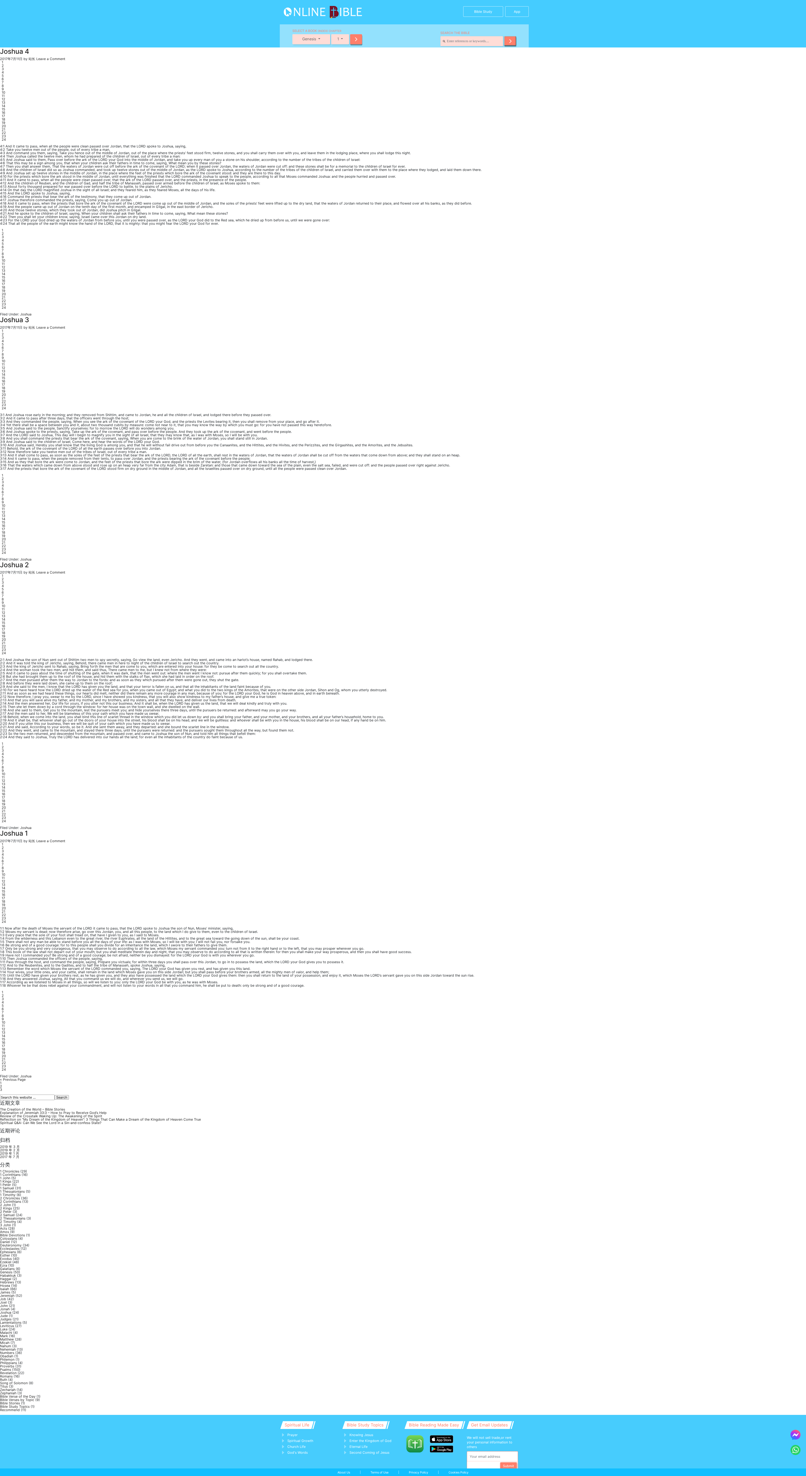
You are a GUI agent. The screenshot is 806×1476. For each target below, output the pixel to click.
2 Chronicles (10, 1198)
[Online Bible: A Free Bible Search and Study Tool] (309, 10)
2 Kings (6, 1208)
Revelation (8, 1373)
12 (3, 99)
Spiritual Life (297, 1424)
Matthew (7, 1339)
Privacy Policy (418, 1472)
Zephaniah (8, 1393)
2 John (5, 1205)
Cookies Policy (458, 1472)
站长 (32, 59)
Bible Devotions (12, 1235)
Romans (6, 1376)
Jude (4, 1316)
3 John (5, 1225)
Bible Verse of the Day (17, 1396)
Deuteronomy (11, 1245)
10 (3, 92)
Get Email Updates (489, 1424)
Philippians (8, 1363)
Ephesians (8, 1252)
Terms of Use (379, 1472)
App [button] (517, 11)
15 (3, 109)
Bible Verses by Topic (17, 1400)
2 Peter (6, 1211)
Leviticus (7, 1326)
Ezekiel (5, 1262)
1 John (5, 1178)
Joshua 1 (14, 833)
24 (4, 139)
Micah (4, 1343)
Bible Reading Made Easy (434, 1424)
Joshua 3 (14, 320)
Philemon (7, 1359)
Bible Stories (10, 1403)
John (4, 1306)
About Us (344, 1472)
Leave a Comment (50, 59)
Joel (3, 1302)
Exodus (6, 1259)
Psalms (5, 1369)
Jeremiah (7, 1295)
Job (3, 1299)
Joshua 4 (14, 51)
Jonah (5, 1309)
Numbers (7, 1353)
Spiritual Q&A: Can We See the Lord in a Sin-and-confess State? (50, 1123)
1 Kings (5, 1181)
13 (3, 102)
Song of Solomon (14, 1383)
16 (3, 112)
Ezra (3, 1265)
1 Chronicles (9, 1171)
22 (4, 133)
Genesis (6, 1272)
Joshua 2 (14, 565)
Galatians (7, 1269)
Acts (3, 1228)
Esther (5, 1255)
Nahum (5, 1346)
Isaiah (4, 1289)
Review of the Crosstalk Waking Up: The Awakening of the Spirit (51, 1116)
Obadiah (6, 1356)
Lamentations (10, 1322)
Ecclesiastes (10, 1248)
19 (3, 123)
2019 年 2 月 (10, 1150)
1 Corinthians (10, 1175)
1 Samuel (7, 1188)
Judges (6, 1319)
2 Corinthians (10, 1201)
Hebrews (7, 1282)
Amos (4, 1232)
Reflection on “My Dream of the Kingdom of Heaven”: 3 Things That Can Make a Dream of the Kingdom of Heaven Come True (100, 1119)
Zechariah (8, 1390)
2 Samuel (7, 1215)
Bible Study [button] (483, 11)
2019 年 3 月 (10, 1147)
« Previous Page (13, 1079)
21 (3, 129)
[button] (356, 39)
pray (38, 697)
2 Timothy (8, 1222)
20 (4, 126)
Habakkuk (8, 1275)
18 (3, 119)
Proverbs (7, 1366)
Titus (4, 1386)
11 (3, 96)
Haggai (5, 1279)
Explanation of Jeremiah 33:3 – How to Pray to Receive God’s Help (53, 1113)
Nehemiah (8, 1349)
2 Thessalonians (12, 1218)
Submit (508, 1466)
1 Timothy (8, 1195)
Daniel (5, 1242)
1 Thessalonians (12, 1191)
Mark (4, 1336)
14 (3, 106)
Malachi (6, 1332)
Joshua (25, 314)
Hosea (5, 1285)
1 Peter (5, 1185)
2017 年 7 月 (9, 1157)
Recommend (10, 1410)
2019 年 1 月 (9, 1153)
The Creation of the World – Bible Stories (32, 1109)
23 (4, 136)
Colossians (8, 1238)
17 (3, 116)
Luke (4, 1329)
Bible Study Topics (15, 1406)
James (5, 1292)
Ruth (3, 1380)
